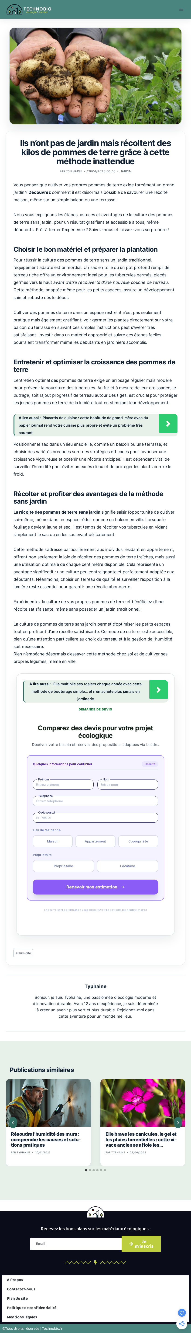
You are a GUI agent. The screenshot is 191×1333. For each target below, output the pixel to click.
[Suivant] (178, 1122)
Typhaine (74, 171)
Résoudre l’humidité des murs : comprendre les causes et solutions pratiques (46, 1139)
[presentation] (48, 1103)
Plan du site (17, 1298)
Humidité (23, 953)
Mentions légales (22, 1317)
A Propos (15, 1280)
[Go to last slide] (13, 1122)
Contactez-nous (21, 1289)
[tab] (86, 1170)
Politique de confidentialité (31, 1308)
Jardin (126, 171)
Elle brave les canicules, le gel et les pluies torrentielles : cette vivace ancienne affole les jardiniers (141, 1139)
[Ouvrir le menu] (181, 9)
